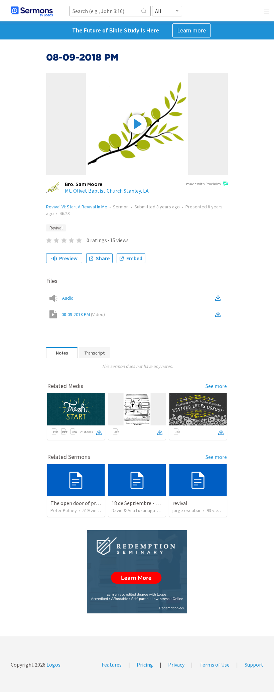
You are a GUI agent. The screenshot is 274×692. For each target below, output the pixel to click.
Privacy (176, 664)
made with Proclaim (203, 183)
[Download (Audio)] (219, 298)
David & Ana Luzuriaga (133, 510)
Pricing (145, 664)
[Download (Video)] (219, 314)
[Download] (99, 432)
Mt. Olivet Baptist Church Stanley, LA (107, 190)
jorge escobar (186, 510)
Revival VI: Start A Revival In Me (76, 207)
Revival (55, 228)
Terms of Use (214, 664)
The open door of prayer (78, 503)
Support (254, 664)
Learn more (191, 30)
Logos (52, 664)
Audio (68, 298)
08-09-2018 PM (83, 314)
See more (216, 386)
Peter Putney (63, 510)
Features (112, 664)
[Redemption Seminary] (137, 571)
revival (179, 503)
